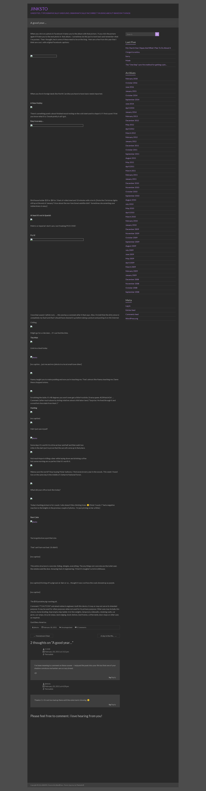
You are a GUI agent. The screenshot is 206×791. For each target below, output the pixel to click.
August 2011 (131, 158)
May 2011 (130, 162)
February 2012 (132, 137)
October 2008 (131, 288)
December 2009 (132, 229)
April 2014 (130, 108)
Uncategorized (66, 627)
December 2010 (132, 183)
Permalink (49, 654)
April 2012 (130, 129)
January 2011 (131, 179)
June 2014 (130, 104)
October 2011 (131, 150)
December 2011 (132, 145)
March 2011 (131, 170)
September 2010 (132, 196)
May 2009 (130, 258)
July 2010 (129, 204)
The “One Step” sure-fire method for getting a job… (146, 64)
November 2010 (132, 187)
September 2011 (132, 154)
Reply (113, 677)
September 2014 (132, 99)
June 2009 (130, 254)
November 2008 (132, 283)
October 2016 (131, 83)
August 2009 (131, 246)
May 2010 (130, 208)
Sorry (128, 56)
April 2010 (130, 212)
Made (128, 60)
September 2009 (132, 242)
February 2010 (132, 221)
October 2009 (131, 237)
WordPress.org (132, 318)
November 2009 (132, 233)
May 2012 (130, 124)
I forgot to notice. (133, 52)
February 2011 (132, 175)
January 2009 (131, 275)
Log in (128, 306)
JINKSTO (39, 8)
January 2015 (131, 91)
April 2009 (130, 262)
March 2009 (131, 267)
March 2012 (131, 133)
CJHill (47, 649)
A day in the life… (109, 636)
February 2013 (132, 116)
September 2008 (132, 292)
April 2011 (130, 166)
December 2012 (132, 120)
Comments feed (132, 314)
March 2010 (131, 216)
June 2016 (130, 87)
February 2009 (132, 271)
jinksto (36, 627)
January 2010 (131, 225)
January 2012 (131, 141)
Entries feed (130, 310)
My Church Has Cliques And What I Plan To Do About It (148, 48)
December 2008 (132, 279)
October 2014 (131, 95)
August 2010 (131, 200)
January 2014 (131, 112)
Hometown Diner (41, 636)
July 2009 (129, 250)
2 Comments (81, 627)
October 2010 (131, 191)
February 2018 (132, 78)
